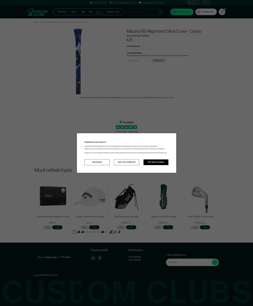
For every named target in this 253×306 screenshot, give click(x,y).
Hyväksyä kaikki (156, 162)
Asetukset (97, 162)
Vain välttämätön (126, 162)
